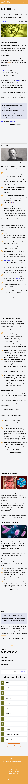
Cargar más (15, 745)
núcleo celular (10, 253)
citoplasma (18, 278)
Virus (12, 645)
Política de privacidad (14, 771)
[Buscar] (23, 2)
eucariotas (17, 80)
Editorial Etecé (18, 779)
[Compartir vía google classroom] (10, 652)
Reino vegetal (6, 70)
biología (9, 62)
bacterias (12, 202)
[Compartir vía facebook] (5, 652)
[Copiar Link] (16, 652)
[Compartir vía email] (8, 652)
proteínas (3, 635)
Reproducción (7, 260)
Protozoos (12, 121)
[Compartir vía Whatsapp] (13, 652)
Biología (6, 6)
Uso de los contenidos (14, 773)
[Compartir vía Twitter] (2, 652)
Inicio (2, 6)
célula (5, 95)
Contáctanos (14, 775)
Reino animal (6, 68)
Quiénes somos (14, 769)
